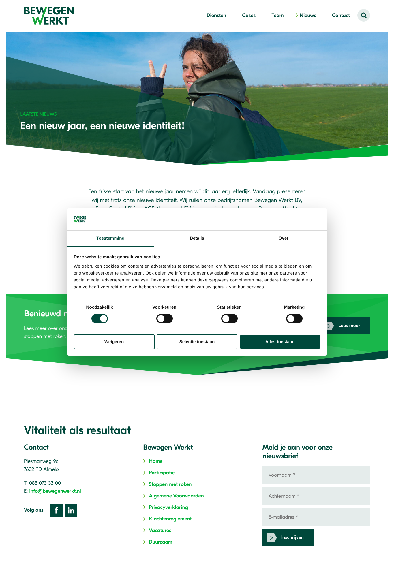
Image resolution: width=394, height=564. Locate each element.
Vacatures (160, 530)
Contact (341, 15)
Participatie (162, 473)
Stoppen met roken (170, 484)
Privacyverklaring (168, 507)
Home (155, 461)
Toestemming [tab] (110, 238)
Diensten (216, 15)
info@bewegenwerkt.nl (55, 491)
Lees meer (349, 325)
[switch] (164, 318)
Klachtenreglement (170, 519)
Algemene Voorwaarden (176, 496)
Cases (249, 15)
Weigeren (114, 341)
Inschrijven (292, 537)
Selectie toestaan (197, 341)
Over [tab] (284, 238)
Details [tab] (197, 238)
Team (277, 15)
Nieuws (308, 15)
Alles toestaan (280, 341)
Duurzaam (160, 542)
